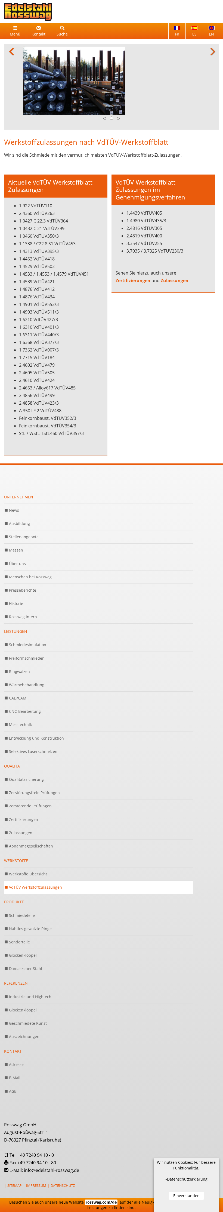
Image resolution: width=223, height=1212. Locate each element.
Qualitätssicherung (26, 746)
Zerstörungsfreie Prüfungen (34, 760)
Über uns (17, 531)
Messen (15, 517)
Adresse (16, 1032)
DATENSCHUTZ (63, 1152)
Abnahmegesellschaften (30, 813)
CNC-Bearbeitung (24, 679)
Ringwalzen (19, 639)
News (13, 477)
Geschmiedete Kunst (27, 990)
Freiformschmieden (26, 625)
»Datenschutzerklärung (186, 1179)
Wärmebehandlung (26, 652)
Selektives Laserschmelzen (32, 718)
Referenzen (16, 950)
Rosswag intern (22, 584)
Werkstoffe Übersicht (27, 841)
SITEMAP (14, 1152)
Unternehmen (18, 464)
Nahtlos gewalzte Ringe (30, 896)
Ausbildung (19, 491)
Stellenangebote (23, 504)
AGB (12, 1058)
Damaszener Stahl (25, 936)
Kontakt (13, 1018)
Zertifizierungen (133, 248)
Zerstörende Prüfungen (30, 773)
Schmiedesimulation (27, 612)
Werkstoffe (16, 828)
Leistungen (15, 599)
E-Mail (14, 1045)
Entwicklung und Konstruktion (36, 705)
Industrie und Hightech (29, 964)
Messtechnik (20, 692)
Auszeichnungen (23, 1004)
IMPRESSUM (36, 1152)
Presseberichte (22, 557)
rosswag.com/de (101, 1202)
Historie (15, 570)
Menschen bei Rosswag (30, 544)
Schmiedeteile (21, 882)
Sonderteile (19, 909)
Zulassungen (174, 248)
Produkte (14, 869)
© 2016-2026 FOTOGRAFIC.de (27, 1168)
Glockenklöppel (22, 922)
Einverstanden (186, 1195)
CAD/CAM (17, 665)
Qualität (13, 733)
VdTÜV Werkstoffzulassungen (35, 855)
